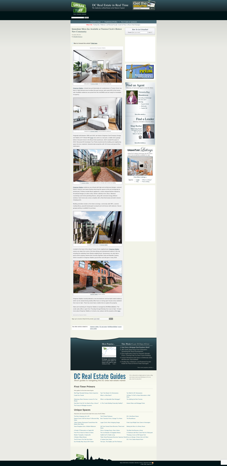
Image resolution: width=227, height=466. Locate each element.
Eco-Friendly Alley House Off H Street (84, 441)
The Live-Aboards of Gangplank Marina (110, 432)
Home (74, 14)
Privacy (141, 462)
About (121, 462)
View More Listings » (140, 177)
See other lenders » (140, 142)
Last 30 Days (138, 343)
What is (147, 180)
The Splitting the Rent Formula (134, 399)
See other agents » (140, 114)
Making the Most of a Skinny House (136, 426)
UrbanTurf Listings (95, 22)
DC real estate (103, 326)
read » (114, 364)
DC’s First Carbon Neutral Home (135, 439)
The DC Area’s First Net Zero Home (83, 439)
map (91, 137)
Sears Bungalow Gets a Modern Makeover (85, 426)
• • (113, 22)
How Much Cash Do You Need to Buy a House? (86, 403)
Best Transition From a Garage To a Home (111, 418)
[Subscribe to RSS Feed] (152, 462)
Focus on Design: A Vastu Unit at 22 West (137, 437)
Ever (147, 343)
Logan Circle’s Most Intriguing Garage (110, 422)
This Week (126, 343)
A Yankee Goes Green (106, 439)
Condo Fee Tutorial (79, 395)
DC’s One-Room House (133, 416)
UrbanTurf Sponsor (77, 36)
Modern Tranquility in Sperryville (82, 435)
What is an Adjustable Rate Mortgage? (110, 399)
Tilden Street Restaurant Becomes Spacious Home (113, 437)
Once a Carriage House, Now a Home (110, 430)
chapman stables (94, 326)
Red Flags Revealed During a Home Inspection (86, 393)
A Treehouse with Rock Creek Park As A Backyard (140, 432)
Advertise (84, 14)
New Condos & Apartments (129, 22)
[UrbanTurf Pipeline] (140, 79)
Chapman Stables (94, 83)
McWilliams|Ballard (112, 326)
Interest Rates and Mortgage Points (136, 403)
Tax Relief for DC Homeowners (134, 393)
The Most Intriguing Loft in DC (81, 416)
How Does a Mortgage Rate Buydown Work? (135, 347)
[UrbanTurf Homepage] (80, 7)
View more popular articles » (145, 367)
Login (138, 180)
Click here (94, 43)
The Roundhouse (131, 418)
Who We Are (126, 462)
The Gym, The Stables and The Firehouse (111, 441)
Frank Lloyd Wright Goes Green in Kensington (138, 422)
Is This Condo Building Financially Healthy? (111, 403)
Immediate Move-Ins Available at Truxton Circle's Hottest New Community (97, 30)
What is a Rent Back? (106, 395)
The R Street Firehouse (106, 416)
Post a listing (145, 181)
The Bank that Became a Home (135, 430)
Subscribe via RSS (148, 462)
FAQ (137, 181)
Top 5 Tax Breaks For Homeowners (109, 393)
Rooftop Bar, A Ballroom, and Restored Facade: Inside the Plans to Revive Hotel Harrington (116, 24)
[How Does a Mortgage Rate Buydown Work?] (109, 357)
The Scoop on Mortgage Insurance (83, 405)
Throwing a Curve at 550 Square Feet (136, 435)
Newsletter (79, 14)
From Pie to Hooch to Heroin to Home (83, 432)
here (119, 311)
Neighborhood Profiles (111, 22)
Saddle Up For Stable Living (107, 435)
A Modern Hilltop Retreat (80, 437)
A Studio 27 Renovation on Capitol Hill (84, 430)
